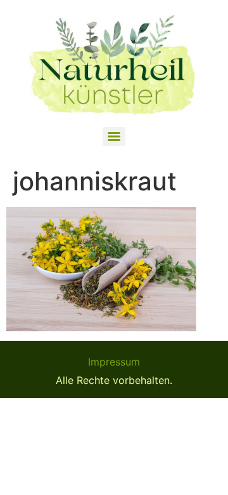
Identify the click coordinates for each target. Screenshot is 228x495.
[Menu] (114, 136)
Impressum (114, 361)
